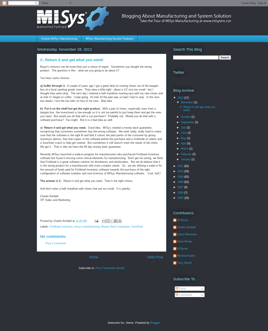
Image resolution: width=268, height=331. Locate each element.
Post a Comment (55, 243)
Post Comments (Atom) (110, 268)
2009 (181, 176)
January (186, 159)
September (188, 122)
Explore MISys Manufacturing (59, 38)
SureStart (137, 226)
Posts (182, 288)
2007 (181, 187)
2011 (181, 166)
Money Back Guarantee (115, 226)
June (184, 132)
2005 (181, 197)
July (184, 127)
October (186, 116)
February (186, 154)
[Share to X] (112, 221)
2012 (181, 97)
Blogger (154, 322)
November (187, 102)
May (184, 138)
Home (93, 257)
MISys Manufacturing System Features (109, 38)
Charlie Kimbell (186, 227)
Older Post (155, 257)
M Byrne (182, 248)
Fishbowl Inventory (61, 226)
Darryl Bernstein (187, 234)
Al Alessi (182, 220)
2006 (181, 192)
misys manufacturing (86, 226)
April (184, 143)
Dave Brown (184, 241)
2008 (181, 182)
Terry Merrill (184, 262)
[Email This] (104, 221)
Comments (185, 294)
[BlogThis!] (108, 221)
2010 (181, 171)
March (185, 148)
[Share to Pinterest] (120, 221)
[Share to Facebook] (116, 221)
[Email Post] (96, 220)
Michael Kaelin (186, 255)
